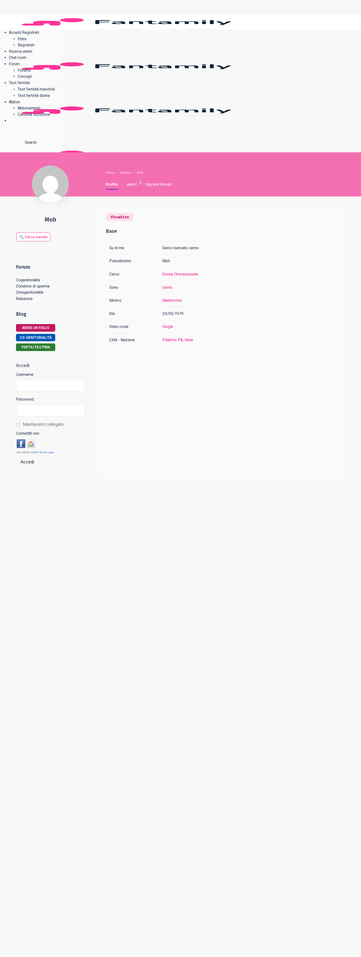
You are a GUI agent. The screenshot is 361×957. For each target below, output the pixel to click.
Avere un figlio (35, 328)
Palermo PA (172, 340)
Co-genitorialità (36, 338)
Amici (132, 183)
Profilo (112, 184)
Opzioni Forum (158, 184)
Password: (25, 399)
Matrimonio (172, 300)
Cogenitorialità (28, 280)
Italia (188, 340)
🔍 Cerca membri (33, 237)
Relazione (24, 298)
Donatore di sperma (33, 286)
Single (167, 326)
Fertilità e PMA (36, 347)
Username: (25, 374)
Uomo (167, 287)
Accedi (27, 461)
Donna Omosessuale (180, 274)
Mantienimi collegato (43, 424)
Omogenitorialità (29, 292)
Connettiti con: (28, 433)
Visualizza (119, 217)
